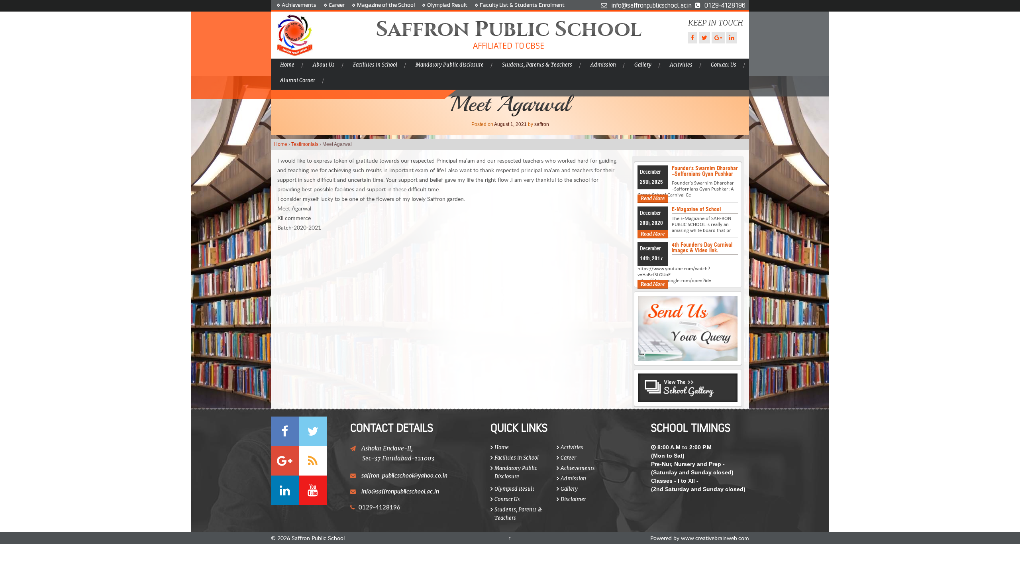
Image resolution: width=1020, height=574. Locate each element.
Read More (653, 198)
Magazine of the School (386, 5)
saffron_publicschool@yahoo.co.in (404, 475)
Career (337, 5)
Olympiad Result (447, 5)
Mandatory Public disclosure (450, 64)
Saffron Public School (317, 538)
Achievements (299, 5)
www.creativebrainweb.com (715, 538)
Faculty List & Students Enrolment (522, 5)
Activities (681, 64)
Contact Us (723, 64)
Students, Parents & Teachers (537, 64)
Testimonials (304, 144)
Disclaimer (573, 499)
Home (287, 64)
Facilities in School (375, 64)
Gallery (642, 64)
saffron (541, 124)
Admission (603, 64)
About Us (324, 64)
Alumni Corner (297, 80)
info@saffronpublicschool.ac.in (400, 491)
